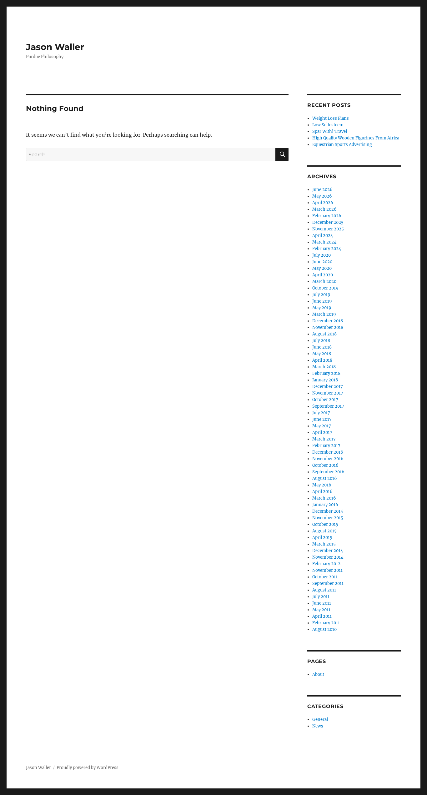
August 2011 (324, 590)
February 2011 (326, 623)
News (317, 726)
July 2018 (321, 340)
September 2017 (328, 406)
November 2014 (327, 557)
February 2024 (326, 248)
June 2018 (322, 347)
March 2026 (324, 209)
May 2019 (321, 307)
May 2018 (321, 353)
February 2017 (326, 445)
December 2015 (327, 511)
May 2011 (321, 609)
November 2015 (327, 518)
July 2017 (321, 412)
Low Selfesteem (328, 125)
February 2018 (326, 373)
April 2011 (322, 616)
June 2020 (322, 261)
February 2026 (326, 216)
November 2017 (327, 393)
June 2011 (321, 603)
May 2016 (321, 485)
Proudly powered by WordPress (87, 767)
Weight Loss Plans (330, 118)
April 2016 (322, 491)
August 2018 (324, 334)
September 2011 (328, 583)
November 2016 (328, 458)
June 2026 (322, 189)
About (318, 674)
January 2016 (325, 504)
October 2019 (325, 288)
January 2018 (325, 380)
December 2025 (328, 222)
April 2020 (322, 275)
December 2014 (327, 550)
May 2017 (321, 426)
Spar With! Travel (329, 131)
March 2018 (324, 367)
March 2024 (324, 242)
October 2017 (325, 399)
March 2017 (324, 439)
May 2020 (322, 268)
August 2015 (324, 531)
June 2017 (322, 419)
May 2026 (322, 196)
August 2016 (324, 478)
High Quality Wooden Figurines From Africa (355, 138)
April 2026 (322, 202)
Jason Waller (55, 47)
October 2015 (325, 524)
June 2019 (322, 301)
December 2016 (327, 452)
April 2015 (322, 537)
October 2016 (325, 465)
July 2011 (320, 596)
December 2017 (327, 386)
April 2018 (322, 360)
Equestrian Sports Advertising (342, 144)
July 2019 (321, 294)
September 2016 (328, 472)
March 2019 (324, 314)
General (320, 719)
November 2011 (327, 570)
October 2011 (325, 577)
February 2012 (326, 563)
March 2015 (324, 544)
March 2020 (324, 281)
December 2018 (327, 321)
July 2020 (321, 255)
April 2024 (322, 235)
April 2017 (322, 432)
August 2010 (324, 629)
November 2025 (328, 229)
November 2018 (327, 327)
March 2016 (324, 498)
